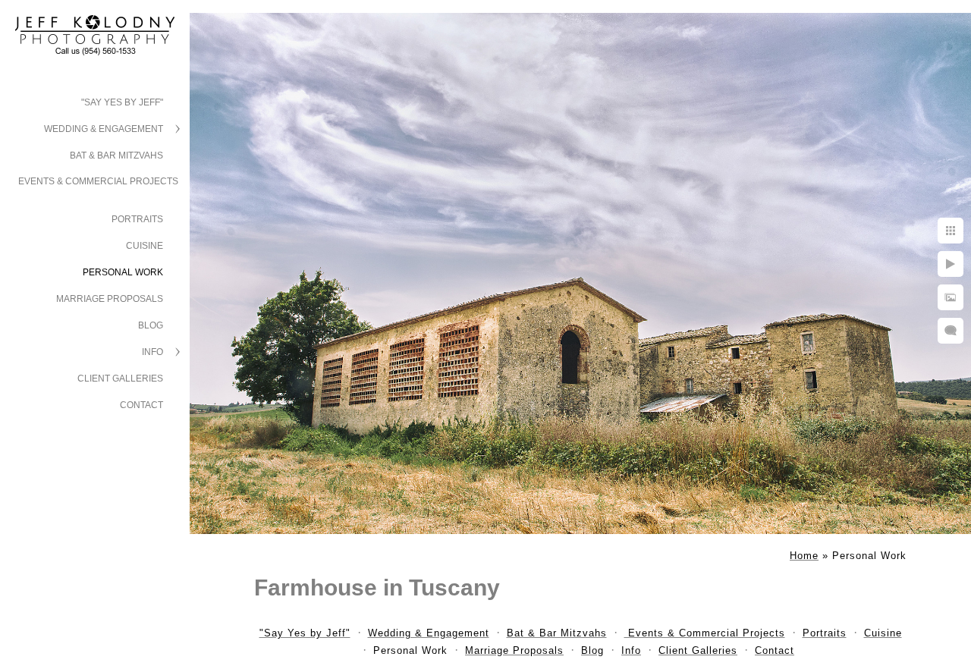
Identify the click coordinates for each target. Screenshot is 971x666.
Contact (141, 405)
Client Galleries (120, 378)
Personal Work (123, 272)
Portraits (137, 219)
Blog (150, 325)
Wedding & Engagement (103, 129)
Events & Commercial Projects (98, 181)
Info (152, 352)
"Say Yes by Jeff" (122, 102)
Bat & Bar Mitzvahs (116, 155)
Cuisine (144, 245)
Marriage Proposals (109, 299)
